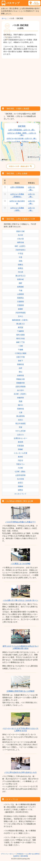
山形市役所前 (20, 475)
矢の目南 (20, 479)
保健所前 (20, 398)
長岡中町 (20, 279)
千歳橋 (20, 350)
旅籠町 (20, 309)
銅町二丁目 (20, 342)
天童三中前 (20, 357)
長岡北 (20, 268)
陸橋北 (20, 265)
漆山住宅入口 (20, 276)
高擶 (20, 401)
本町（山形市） (20, 246)
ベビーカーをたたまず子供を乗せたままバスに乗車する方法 (20, 729)
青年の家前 (20, 335)
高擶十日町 (20, 231)
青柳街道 (20, 364)
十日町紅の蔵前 (20, 353)
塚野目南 (20, 242)
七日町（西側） (20, 471)
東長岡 (20, 442)
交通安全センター (20, 438)
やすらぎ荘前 (20, 431)
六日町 (20, 468)
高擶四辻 (20, 298)
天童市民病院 (20, 313)
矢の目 (20, 235)
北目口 (20, 420)
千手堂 (20, 253)
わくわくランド (20, 494)
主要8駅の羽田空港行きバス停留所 (20, 691)
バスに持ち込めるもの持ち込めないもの (20, 772)
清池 (20, 261)
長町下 (20, 361)
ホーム (4, 18)
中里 (20, 257)
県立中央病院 (20, 423)
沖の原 (20, 272)
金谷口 (20, 483)
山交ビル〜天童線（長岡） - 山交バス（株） (21, 134)
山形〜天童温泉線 (17, 187)
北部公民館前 (20, 386)
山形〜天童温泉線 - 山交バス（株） (21, 130)
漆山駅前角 (20, 416)
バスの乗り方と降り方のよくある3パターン (20, 600)
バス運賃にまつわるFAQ (20, 564)
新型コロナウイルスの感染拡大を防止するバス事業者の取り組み (20, 647)
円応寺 (20, 460)
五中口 (20, 316)
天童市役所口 (20, 250)
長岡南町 (20, 287)
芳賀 (20, 427)
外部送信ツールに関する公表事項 (28, 854)
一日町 (20, 346)
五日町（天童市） (20, 394)
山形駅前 (20, 294)
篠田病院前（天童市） (20, 320)
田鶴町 (20, 449)
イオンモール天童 (20, 453)
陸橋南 (20, 486)
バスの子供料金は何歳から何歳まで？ (20, 522)
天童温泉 (20, 446)
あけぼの (20, 390)
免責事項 (16, 856)
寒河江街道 (20, 338)
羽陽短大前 (20, 379)
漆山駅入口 (20, 324)
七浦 (20, 412)
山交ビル (20, 435)
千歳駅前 (20, 331)
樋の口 (20, 405)
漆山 (20, 372)
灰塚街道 (20, 375)
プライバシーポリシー (8, 854)
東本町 (20, 457)
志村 (20, 368)
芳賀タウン (20, 464)
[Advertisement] (20, 81)
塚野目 (20, 490)
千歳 (20, 290)
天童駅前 (20, 301)
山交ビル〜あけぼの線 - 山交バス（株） (22, 138)
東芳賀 (20, 327)
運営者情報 (24, 856)
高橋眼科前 (20, 383)
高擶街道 (20, 409)
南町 (20, 283)
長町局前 (22, 126)
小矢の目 (20, 239)
